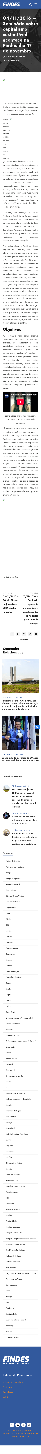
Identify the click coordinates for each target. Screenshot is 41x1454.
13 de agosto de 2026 (21, 830)
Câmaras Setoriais (13, 901)
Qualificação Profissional (15, 1250)
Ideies (8, 1081)
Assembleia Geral (13, 884)
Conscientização (12, 971)
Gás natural (10, 1070)
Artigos (9, 872)
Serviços (9, 1296)
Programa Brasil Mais (14, 1232)
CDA (8, 913)
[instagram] (29, 1425)
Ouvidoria (7, 1387)
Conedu (9, 965)
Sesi (7, 1302)
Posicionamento (12, 1192)
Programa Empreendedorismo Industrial (21, 1238)
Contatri (9, 989)
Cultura (8, 1006)
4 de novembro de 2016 (16, 57)
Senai (8, 1290)
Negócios (10, 1151)
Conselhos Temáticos (14, 977)
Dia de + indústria (13, 1023)
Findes (8, 1052)
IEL (7, 1087)
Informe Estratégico (13, 1111)
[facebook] (12, 1425)
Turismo (9, 1331)
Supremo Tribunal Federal (16, 1320)
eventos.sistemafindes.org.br (15, 240)
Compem (9, 942)
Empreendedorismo (13, 1035)
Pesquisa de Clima (13, 1174)
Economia (9, 1029)
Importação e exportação (15, 1093)
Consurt (9, 983)
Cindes (8, 919)
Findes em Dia (11, 1058)
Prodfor (9, 1215)
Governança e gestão (14, 1076)
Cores (8, 1000)
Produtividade (11, 1221)
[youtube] (23, 1425)
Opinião (9, 1169)
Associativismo (11, 890)
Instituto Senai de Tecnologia (17, 1134)
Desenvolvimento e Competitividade (20, 1018)
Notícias (9, 1157)
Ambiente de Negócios (15, 867)
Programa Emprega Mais (15, 1244)
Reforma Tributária (13, 1261)
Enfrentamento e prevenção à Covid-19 (21, 1041)
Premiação (10, 1203)
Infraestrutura (11, 1116)
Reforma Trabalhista (13, 1256)
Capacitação (11, 907)
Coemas (9, 931)
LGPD (8, 1140)
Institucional (10, 1128)
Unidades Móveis (12, 1337)
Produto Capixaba (13, 1227)
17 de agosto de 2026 (12, 754)
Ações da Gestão (13, 861)
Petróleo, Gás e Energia (15, 1186)
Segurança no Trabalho (15, 1279)
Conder (9, 960)
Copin (8, 994)
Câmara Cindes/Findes (15, 896)
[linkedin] (17, 1425)
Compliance (10, 954)
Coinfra (9, 936)
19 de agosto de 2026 (12, 697)
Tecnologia (10, 1325)
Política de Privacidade (13, 1382)
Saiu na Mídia (11, 1267)
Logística (9, 1145)
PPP (7, 1198)
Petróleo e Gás (12, 1180)
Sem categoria (12, 60)
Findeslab (9, 1064)
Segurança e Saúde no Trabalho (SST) (21, 1273)
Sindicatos (10, 1308)
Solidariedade (11, 1314)
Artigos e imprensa (13, 878)
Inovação (9, 1122)
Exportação (10, 1047)
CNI (7, 925)
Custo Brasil (10, 1012)
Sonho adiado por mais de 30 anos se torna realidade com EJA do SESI (20, 759)
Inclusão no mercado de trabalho (18, 1099)
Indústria (9, 1105)
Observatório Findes (14, 1163)
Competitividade (12, 948)
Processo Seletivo (13, 1209)
